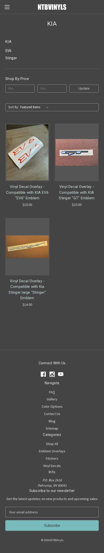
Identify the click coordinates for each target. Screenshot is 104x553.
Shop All (52, 443)
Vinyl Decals (52, 465)
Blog (52, 421)
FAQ (52, 392)
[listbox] (35, 107)
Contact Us (52, 413)
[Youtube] (60, 374)
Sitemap (52, 428)
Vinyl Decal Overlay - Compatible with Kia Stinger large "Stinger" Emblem (27, 289)
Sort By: (13, 107)
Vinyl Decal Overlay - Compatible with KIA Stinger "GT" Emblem (76, 192)
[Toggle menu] (7, 7)
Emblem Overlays (52, 451)
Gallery (52, 399)
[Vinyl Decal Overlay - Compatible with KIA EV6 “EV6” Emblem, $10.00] (27, 152)
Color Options (52, 406)
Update (84, 88)
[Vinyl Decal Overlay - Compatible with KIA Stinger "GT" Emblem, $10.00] (77, 152)
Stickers (52, 458)
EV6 (8, 50)
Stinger (11, 58)
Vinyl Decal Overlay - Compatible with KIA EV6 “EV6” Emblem (27, 192)
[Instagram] (52, 374)
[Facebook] (43, 374)
